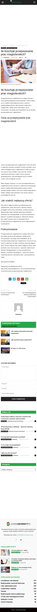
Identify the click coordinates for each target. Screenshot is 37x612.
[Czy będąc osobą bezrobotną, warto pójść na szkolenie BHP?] (5, 561)
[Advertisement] (18, 24)
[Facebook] (16, 540)
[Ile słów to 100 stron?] (5, 350)
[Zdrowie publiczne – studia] (5, 552)
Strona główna (4, 45)
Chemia (3, 591)
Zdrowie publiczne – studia (19, 550)
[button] (34, 2)
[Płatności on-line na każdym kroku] (5, 570)
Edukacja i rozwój (16, 552)
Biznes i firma (4, 431)
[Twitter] (21, 540)
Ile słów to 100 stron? (18, 348)
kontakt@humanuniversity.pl (25, 535)
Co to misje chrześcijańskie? (11, 445)
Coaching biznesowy (6, 439)
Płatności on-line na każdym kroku (21, 567)
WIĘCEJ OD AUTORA (9, 326)
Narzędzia (3, 421)
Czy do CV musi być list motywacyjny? (8, 293)
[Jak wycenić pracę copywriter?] (5, 342)
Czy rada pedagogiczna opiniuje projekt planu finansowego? (29, 294)
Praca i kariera (15, 562)
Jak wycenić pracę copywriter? (21, 340)
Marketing (3, 48)
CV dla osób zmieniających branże (12, 596)
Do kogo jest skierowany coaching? (13, 437)
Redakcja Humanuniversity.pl (15, 421)
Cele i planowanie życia (6, 447)
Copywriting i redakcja (12, 48)
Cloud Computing (6, 602)
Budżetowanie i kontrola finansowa (13, 583)
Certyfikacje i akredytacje (9, 580)
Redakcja (6, 57)
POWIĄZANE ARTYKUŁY (11, 323)
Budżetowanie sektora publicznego (13, 594)
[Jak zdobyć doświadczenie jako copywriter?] (5, 333)
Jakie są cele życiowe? (9, 453)
